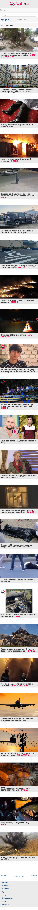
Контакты (5, 904)
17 (19, 876)
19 (24, 876)
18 (22, 876)
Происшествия (7, 898)
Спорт (4, 895)
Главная (5, 882)
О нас (4, 901)
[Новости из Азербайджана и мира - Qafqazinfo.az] (19, 3)
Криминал (6, 892)
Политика (5, 889)
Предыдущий (4, 875)
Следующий (34, 875)
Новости (5, 885)
